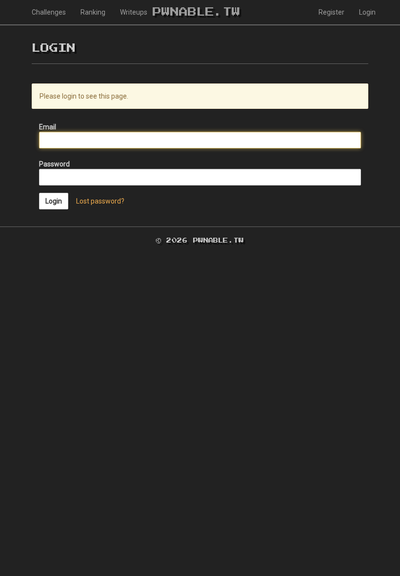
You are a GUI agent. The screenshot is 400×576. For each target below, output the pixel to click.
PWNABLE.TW (196, 12)
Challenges (49, 12)
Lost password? (100, 201)
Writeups (133, 12)
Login (367, 12)
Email (47, 127)
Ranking (92, 12)
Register (331, 12)
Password (54, 164)
